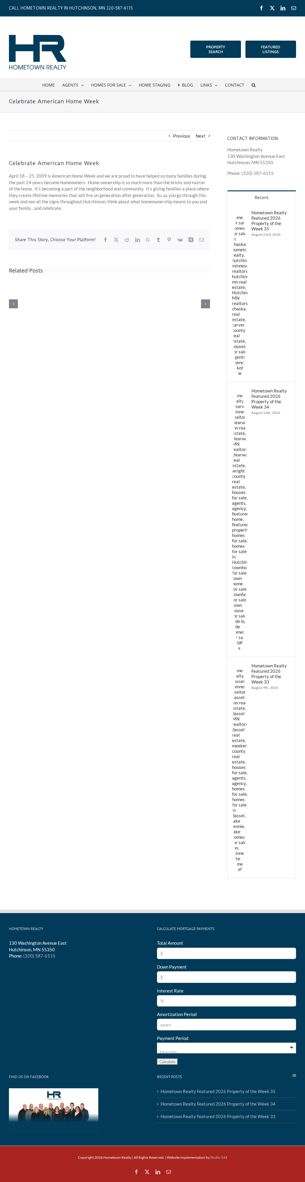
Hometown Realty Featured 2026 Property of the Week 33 (269, 673)
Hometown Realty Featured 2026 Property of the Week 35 (269, 220)
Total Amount (170, 943)
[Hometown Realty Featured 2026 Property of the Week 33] (240, 666)
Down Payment (172, 966)
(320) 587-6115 (39, 955)
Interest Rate (170, 990)
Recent (261, 197)
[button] (254, 85)
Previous (181, 135)
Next (201, 135)
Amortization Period (177, 1014)
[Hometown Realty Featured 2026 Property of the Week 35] (240, 213)
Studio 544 (218, 1157)
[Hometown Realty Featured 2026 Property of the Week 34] (240, 391)
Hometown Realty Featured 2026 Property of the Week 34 (269, 399)
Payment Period (172, 1038)
